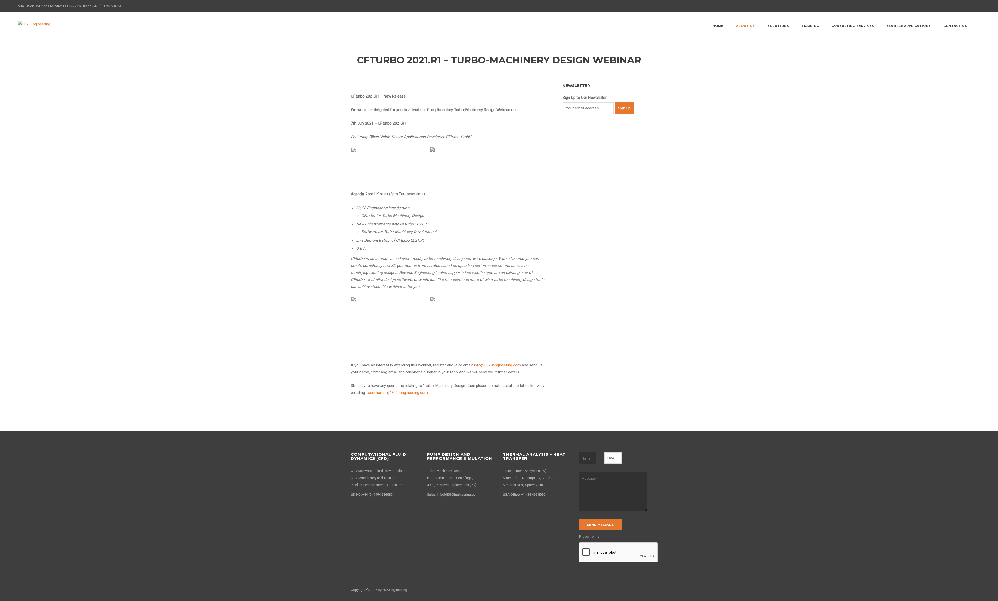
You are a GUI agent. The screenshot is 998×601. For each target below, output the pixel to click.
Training (810, 26)
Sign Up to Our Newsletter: (585, 97)
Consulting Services (853, 26)
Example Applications (909, 26)
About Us (745, 26)
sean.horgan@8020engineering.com (397, 392)
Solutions (778, 26)
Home (718, 26)
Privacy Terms (589, 536)
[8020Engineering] (34, 24)
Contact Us (955, 26)
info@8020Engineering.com (457, 494)
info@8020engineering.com (497, 365)
